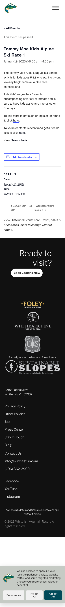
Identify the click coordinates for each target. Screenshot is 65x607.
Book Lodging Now (27, 273)
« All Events (12, 28)
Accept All (53, 595)
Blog (8, 445)
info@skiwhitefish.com (21, 461)
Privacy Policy (15, 406)
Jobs (8, 422)
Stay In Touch (14, 437)
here (16, 120)
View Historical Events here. (22, 220)
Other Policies (15, 414)
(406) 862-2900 (17, 469)
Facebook (12, 481)
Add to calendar (22, 157)
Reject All (34, 595)
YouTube (11, 489)
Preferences (13, 595)
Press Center (14, 429)
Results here (19, 140)
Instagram (12, 496)
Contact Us (13, 453)
